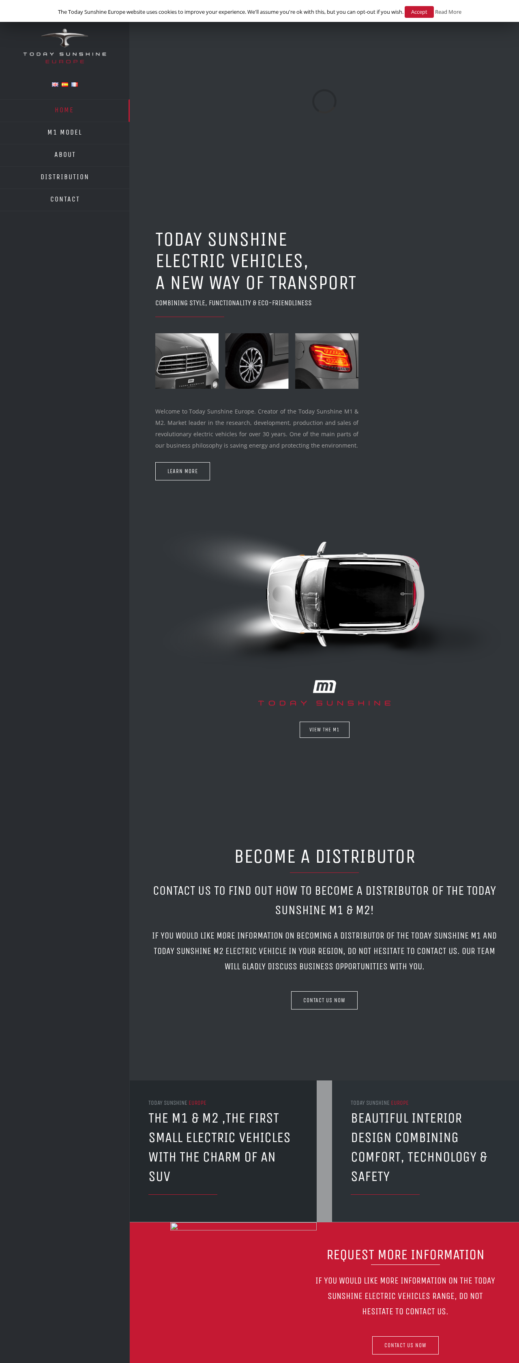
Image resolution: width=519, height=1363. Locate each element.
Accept (419, 11)
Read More (448, 11)
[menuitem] (65, 110)
